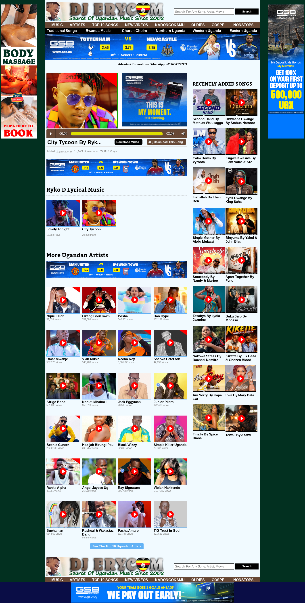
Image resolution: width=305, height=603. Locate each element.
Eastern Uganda (243, 31)
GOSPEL (219, 25)
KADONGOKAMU (170, 25)
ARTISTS (77, 25)
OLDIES (198, 25)
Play (51, 134)
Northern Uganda (170, 31)
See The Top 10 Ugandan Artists (116, 546)
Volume (182, 133)
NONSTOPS (243, 25)
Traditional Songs (62, 31)
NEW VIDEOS (136, 25)
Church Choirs (134, 31)
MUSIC (57, 25)
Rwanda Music (98, 31)
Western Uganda (207, 31)
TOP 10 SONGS (105, 25)
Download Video (127, 142)
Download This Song (168, 142)
